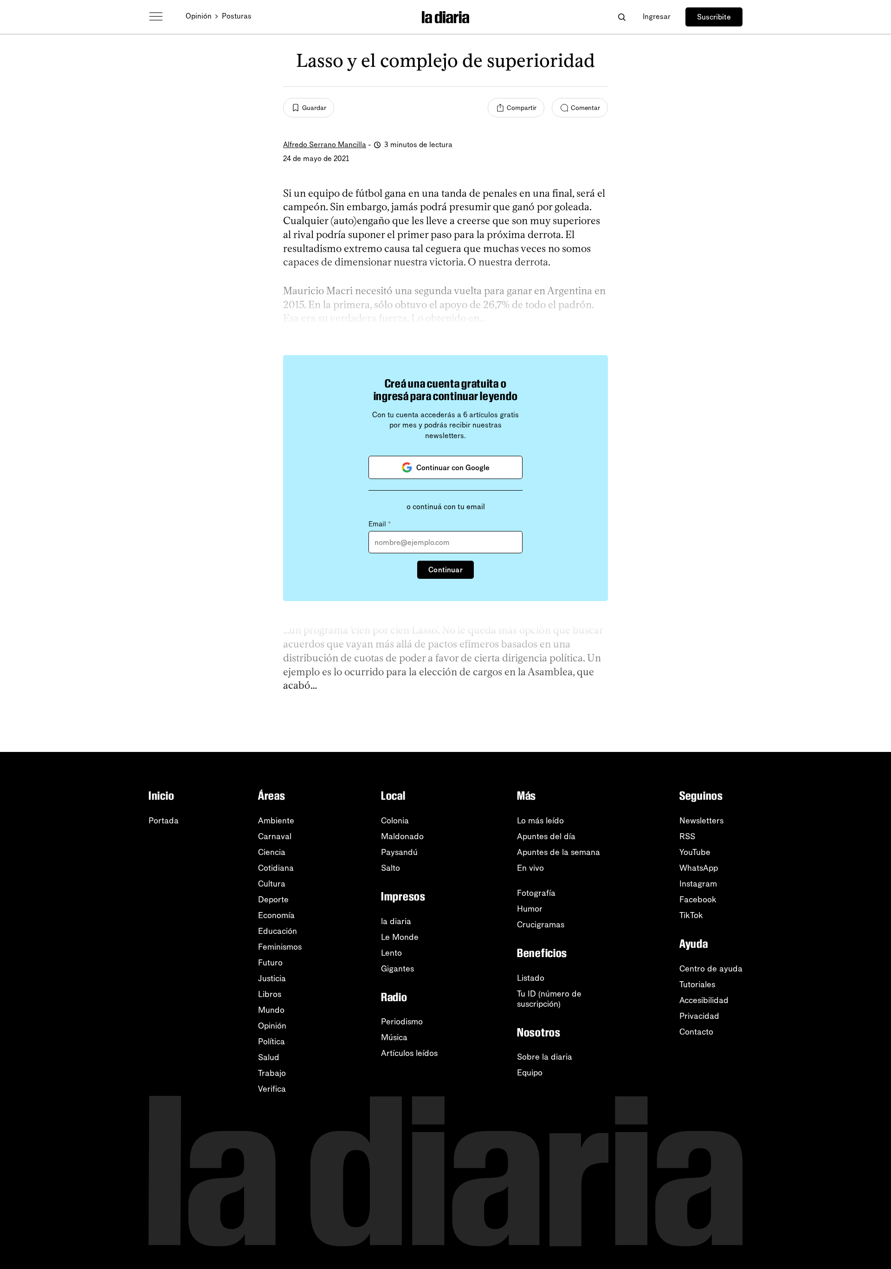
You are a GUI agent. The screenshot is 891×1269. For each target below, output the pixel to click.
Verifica (272, 1089)
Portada (163, 821)
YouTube (694, 852)
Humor (529, 909)
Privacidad (699, 1016)
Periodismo (402, 1021)
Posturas (237, 16)
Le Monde (400, 937)
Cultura (271, 884)
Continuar (445, 569)
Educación (277, 931)
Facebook (698, 899)
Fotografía (536, 893)
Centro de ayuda (710, 969)
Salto (390, 868)
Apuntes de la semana (558, 852)
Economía (276, 915)
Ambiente (276, 821)
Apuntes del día (546, 836)
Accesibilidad (704, 1000)
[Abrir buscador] (621, 17)
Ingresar (657, 16)
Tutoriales (697, 984)
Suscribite (714, 17)
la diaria (396, 921)
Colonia (395, 821)
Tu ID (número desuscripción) (549, 999)
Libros (269, 994)
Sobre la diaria (544, 1057)
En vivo (530, 868)
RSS (687, 836)
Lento (391, 953)
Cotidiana (276, 868)
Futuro (270, 963)
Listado (530, 978)
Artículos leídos (409, 1053)
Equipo (529, 1073)
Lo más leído (540, 821)
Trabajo (272, 1073)
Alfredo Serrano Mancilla (324, 144)
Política (271, 1041)
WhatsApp (698, 868)
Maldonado (402, 836)
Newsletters (701, 821)
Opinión (199, 16)
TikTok (691, 915)
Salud (268, 1057)
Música (394, 1037)
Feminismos (280, 947)
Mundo (271, 1010)
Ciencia (271, 852)
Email (379, 524)
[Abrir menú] (155, 16)
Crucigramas (540, 924)
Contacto (696, 1032)
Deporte (273, 899)
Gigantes (397, 969)
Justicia (272, 978)
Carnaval (274, 836)
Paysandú (399, 852)
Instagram (698, 884)
